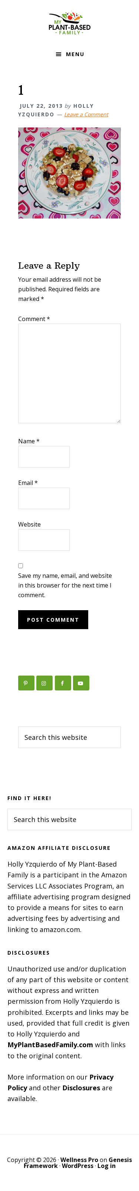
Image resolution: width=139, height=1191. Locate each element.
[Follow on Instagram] (44, 683)
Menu (75, 54)
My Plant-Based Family (69, 22)
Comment (34, 319)
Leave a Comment (86, 114)
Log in (106, 1166)
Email (28, 483)
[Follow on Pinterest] (26, 683)
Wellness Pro (79, 1160)
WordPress (77, 1166)
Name (29, 441)
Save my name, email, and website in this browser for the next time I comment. (65, 585)
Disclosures (81, 1087)
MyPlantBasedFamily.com (50, 1044)
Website (29, 524)
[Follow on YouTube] (81, 683)
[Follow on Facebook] (63, 683)
